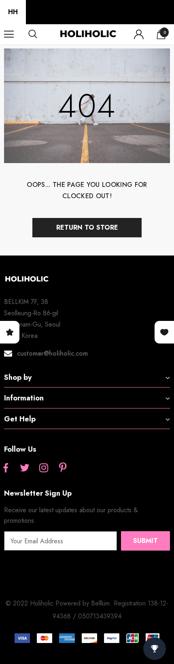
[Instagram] (43, 468)
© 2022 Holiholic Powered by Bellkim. (60, 603)
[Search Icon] (40, 34)
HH (13, 12)
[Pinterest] (62, 468)
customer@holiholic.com (52, 353)
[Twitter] (24, 468)
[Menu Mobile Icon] (9, 34)
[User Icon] (139, 34)
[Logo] (88, 34)
